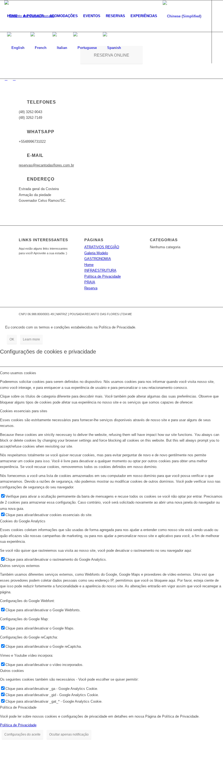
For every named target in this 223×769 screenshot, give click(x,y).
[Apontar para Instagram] (6, 79)
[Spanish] (112, 47)
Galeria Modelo (96, 253)
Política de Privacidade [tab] (18, 707)
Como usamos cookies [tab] (18, 373)
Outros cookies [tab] (12, 671)
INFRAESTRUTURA (100, 270)
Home (89, 265)
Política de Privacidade (102, 276)
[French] (39, 47)
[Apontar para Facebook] (14, 79)
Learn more (31, 339)
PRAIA (89, 282)
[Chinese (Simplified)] (182, 16)
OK (12, 339)
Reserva (90, 288)
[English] (16, 47)
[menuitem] (12, 16)
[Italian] (60, 47)
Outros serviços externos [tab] (20, 566)
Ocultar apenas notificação (69, 734)
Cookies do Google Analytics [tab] (22, 521)
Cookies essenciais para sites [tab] (23, 411)
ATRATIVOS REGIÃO (101, 247)
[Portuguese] (85, 47)
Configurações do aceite (22, 734)
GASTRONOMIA (97, 259)
